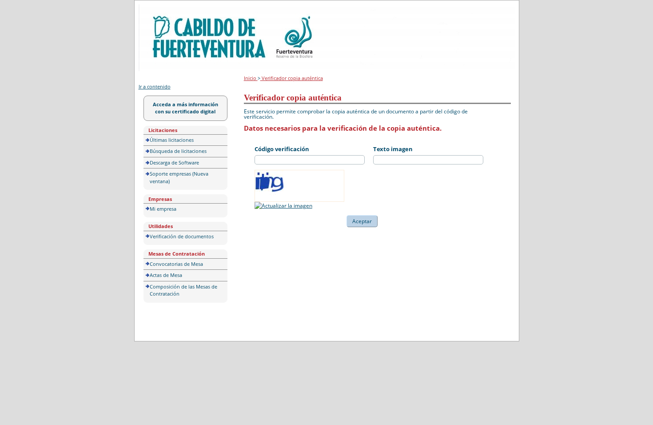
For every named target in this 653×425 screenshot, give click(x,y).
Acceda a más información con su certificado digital (185, 108)
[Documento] (283, 205)
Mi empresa (163, 208)
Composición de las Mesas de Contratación (183, 290)
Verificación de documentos (182, 236)
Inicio (251, 78)
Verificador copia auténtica (291, 78)
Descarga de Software (174, 162)
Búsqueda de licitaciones (178, 151)
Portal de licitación (166, 9)
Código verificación (282, 149)
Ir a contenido (155, 86)
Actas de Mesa (166, 275)
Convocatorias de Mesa (176, 264)
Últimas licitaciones (172, 139)
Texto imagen (393, 149)
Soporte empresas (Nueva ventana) (179, 177)
